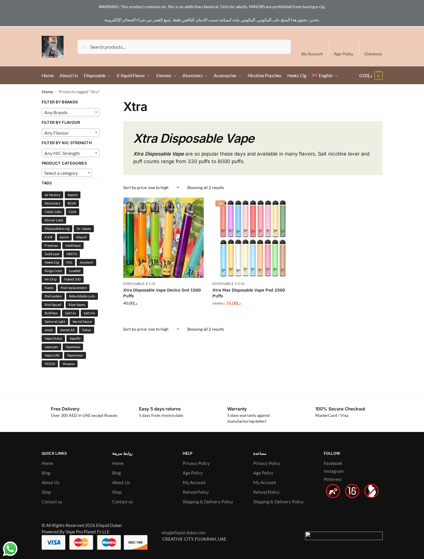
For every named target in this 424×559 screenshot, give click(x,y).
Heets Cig (52, 262)
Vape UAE (52, 355)
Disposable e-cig (57, 228)
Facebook (333, 463)
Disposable (133, 283)
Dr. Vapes (84, 228)
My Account (312, 54)
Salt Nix (89, 313)
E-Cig (151, 283)
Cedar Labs (53, 211)
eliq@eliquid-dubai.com (182, 532)
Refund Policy (196, 492)
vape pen (51, 347)
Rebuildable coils (82, 296)
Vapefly (75, 338)
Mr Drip (51, 279)
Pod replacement (74, 287)
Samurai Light (55, 321)
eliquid (81, 237)
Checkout (373, 54)
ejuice (64, 237)
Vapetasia (73, 347)
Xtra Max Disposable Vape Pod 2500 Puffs (248, 293)
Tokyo (86, 330)
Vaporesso (75, 355)
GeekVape (73, 245)
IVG (69, 262)
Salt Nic (70, 313)
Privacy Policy (196, 463)
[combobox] (71, 112)
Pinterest (333, 479)
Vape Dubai (53, 338)
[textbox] (70, 112)
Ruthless (51, 313)
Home (47, 91)
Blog (46, 472)
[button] (371, 75)
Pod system (53, 296)
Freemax (51, 245)
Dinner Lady (54, 220)
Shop (46, 492)
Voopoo (68, 364)
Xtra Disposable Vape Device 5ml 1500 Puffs (162, 293)
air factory (52, 195)
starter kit (67, 330)
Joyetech (86, 262)
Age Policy (343, 54)
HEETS (71, 254)
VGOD (50, 364)
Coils (72, 211)
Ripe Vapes (76, 304)
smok (49, 330)
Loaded (74, 271)
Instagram (334, 471)
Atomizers (52, 203)
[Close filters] (101, 103)
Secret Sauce (82, 321)
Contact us (52, 501)
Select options (163, 315)
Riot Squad (53, 304)
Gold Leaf (52, 254)
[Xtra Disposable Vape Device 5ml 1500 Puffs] (163, 237)
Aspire (73, 195)
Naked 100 (72, 279)
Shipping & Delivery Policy (208, 501)
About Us (50, 482)
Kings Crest (53, 271)
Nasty (49, 287)
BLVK (72, 203)
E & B (48, 237)
